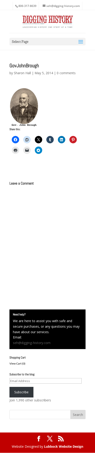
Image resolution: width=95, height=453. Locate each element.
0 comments (66, 73)
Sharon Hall (22, 73)
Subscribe (21, 392)
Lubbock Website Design (63, 446)
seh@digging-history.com (31, 343)
